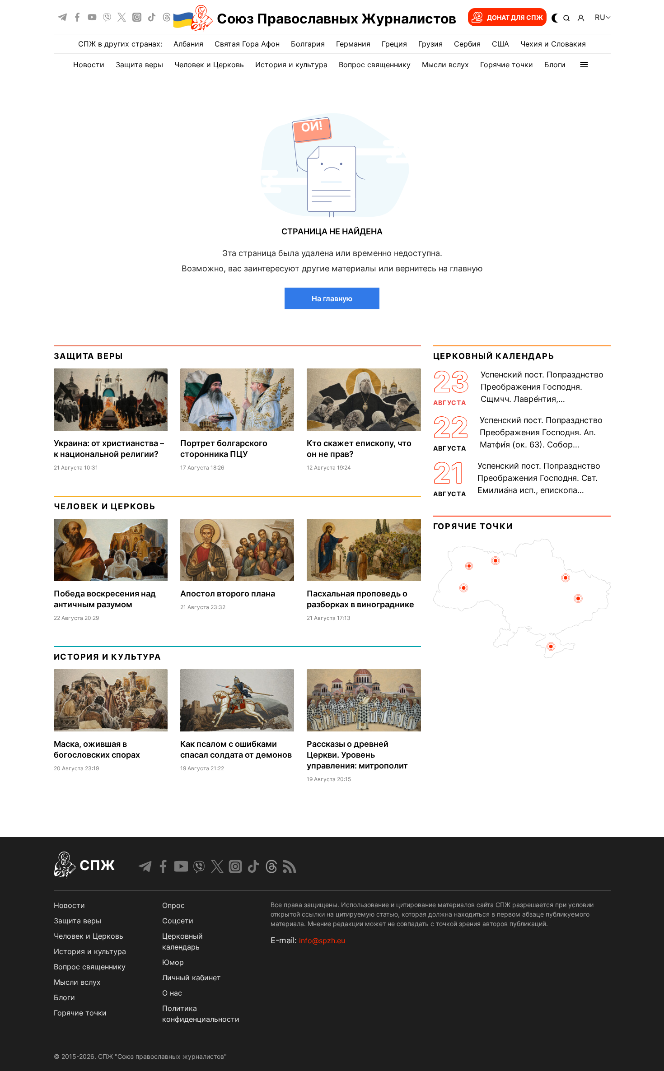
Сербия (467, 43)
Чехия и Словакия (553, 43)
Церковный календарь (494, 356)
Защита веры (139, 64)
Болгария (308, 43)
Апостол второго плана (227, 593)
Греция (394, 43)
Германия (353, 43)
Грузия (430, 43)
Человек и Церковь (209, 64)
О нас (172, 992)
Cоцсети (177, 920)
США (500, 43)
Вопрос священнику (375, 64)
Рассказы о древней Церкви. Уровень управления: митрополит (357, 754)
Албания (188, 43)
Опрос (173, 905)
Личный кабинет (191, 977)
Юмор (173, 962)
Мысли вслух (445, 64)
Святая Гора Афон (247, 43)
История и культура (291, 64)
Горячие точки (506, 64)
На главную (332, 298)
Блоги (555, 64)
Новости (88, 64)
